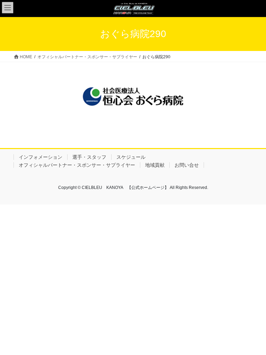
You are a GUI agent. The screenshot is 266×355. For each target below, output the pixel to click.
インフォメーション (40, 157)
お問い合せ (187, 165)
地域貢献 (155, 165)
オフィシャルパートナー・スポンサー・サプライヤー (77, 165)
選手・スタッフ (89, 157)
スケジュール (130, 157)
